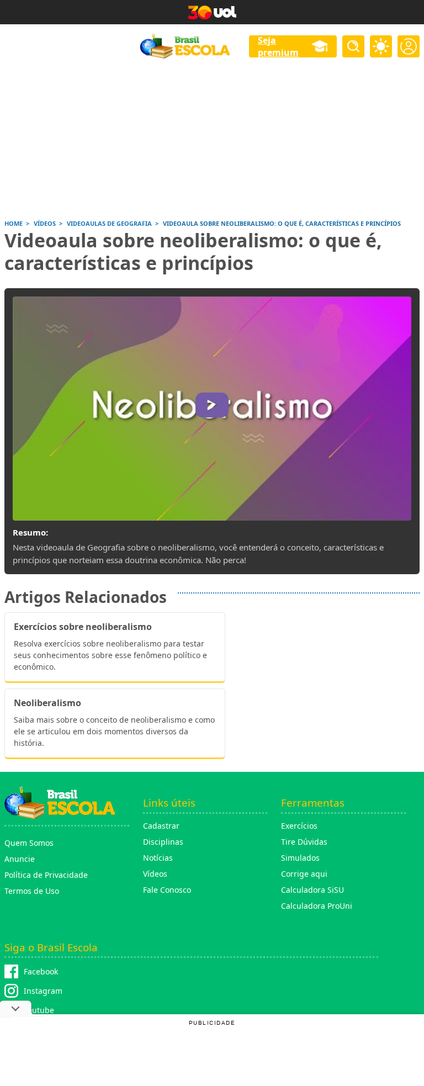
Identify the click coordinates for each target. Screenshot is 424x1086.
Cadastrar (161, 825)
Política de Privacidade (46, 875)
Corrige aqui (304, 873)
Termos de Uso (31, 891)
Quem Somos (29, 843)
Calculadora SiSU (312, 889)
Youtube (39, 1010)
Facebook (41, 971)
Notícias (158, 857)
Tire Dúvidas (304, 841)
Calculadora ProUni (316, 905)
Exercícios (299, 825)
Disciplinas (163, 841)
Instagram (43, 991)
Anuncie (19, 859)
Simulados (300, 857)
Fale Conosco (167, 889)
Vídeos (155, 873)
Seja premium (278, 46)
